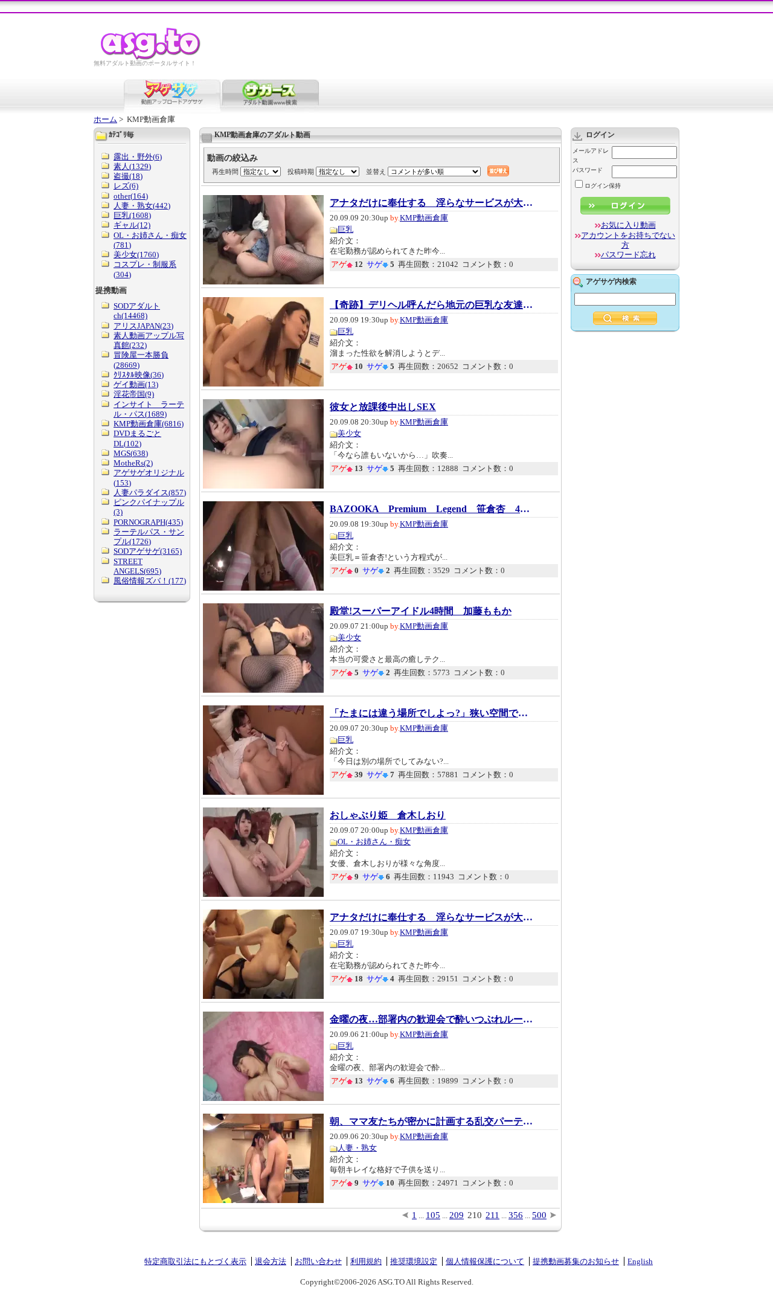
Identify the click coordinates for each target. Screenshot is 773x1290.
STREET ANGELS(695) (137, 566)
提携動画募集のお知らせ (576, 1261)
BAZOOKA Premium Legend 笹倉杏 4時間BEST (432, 509)
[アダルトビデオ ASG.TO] (151, 57)
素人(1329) (132, 166)
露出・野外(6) (138, 156)
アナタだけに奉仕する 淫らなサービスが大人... (432, 203)
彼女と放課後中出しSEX (383, 407)
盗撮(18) (128, 176)
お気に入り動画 (628, 224)
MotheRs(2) (133, 462)
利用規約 (366, 1261)
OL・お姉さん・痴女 (374, 841)
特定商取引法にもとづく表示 (195, 1261)
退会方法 (270, 1261)
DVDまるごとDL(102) (137, 438)
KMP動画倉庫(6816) (149, 423)
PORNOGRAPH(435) (148, 522)
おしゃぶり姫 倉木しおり (388, 815)
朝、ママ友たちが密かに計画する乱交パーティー (432, 1121)
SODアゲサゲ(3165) (148, 551)
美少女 (349, 433)
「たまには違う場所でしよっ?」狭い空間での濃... (432, 713)
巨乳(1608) (132, 215)
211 (492, 1215)
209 (456, 1215)
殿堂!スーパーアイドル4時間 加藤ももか (421, 611)
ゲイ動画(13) (136, 384)
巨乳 (345, 229)
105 (433, 1215)
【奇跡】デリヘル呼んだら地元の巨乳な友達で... (432, 305)
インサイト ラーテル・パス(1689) (149, 409)
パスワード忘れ (628, 254)
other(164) (131, 196)
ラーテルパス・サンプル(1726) (149, 536)
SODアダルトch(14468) (137, 310)
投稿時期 (300, 171)
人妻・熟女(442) (142, 205)
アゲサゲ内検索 (611, 281)
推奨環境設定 (413, 1261)
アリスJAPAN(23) (143, 325)
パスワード (588, 170)
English (640, 1261)
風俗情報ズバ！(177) (150, 580)
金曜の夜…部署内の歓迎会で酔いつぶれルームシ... (432, 1019)
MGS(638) (131, 453)
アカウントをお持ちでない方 (628, 240)
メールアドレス (591, 155)
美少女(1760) (136, 254)
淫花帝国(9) (134, 394)
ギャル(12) (132, 224)
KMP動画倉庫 (424, 217)
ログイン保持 (603, 185)
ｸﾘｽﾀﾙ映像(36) (139, 374)
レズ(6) (126, 185)
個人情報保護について (485, 1261)
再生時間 (225, 171)
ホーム (105, 119)
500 (539, 1215)
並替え (376, 171)
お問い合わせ (318, 1261)
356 (515, 1215)
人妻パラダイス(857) (150, 492)
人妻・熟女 (357, 1147)
